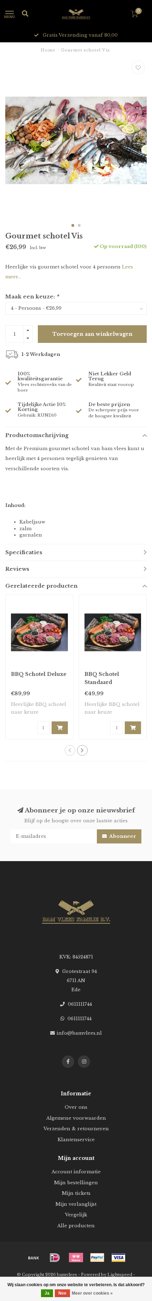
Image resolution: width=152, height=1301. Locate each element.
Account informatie (76, 1172)
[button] (72, 225)
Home (48, 50)
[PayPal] (97, 1257)
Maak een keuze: (32, 296)
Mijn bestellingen (76, 1183)
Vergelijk (76, 1215)
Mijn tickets (76, 1193)
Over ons (76, 1107)
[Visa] (118, 1257)
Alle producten (76, 1226)
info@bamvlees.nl (79, 1033)
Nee (62, 1293)
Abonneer (122, 836)
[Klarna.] (76, 1257)
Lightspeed (119, 1274)
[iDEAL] (55, 1257)
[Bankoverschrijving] (33, 1257)
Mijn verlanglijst (76, 1204)
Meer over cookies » (92, 1293)
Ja (47, 1293)
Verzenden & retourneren (76, 1129)
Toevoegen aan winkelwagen (92, 334)
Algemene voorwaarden (76, 1118)
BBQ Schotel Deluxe (38, 674)
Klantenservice (76, 1140)
